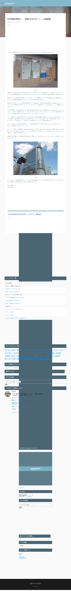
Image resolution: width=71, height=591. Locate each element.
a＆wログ (9, 3)
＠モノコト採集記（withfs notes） (13, 303)
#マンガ (28, 353)
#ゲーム (51, 350)
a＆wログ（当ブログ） (19, 400)
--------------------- (22, 555)
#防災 (48, 356)
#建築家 (19, 356)
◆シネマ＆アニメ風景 (10, 358)
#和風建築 (7, 356)
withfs (20, 554)
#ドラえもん (16, 353)
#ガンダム (45, 350)
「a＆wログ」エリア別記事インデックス (14, 367)
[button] (8, 25)
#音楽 (52, 356)
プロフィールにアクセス (17, 412)
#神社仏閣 (36, 356)
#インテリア (31, 214)
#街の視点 (42, 356)
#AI (6, 350)
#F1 (9, 350)
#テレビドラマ (8, 353)
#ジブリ (56, 350)
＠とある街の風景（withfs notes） (17, 214)
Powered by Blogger (36, 583)
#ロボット (41, 353)
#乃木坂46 (58, 353)
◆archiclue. (16, 402)
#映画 (23, 356)
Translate (29, 496)
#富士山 (13, 356)
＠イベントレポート (10, 312)
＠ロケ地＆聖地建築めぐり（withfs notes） (15, 297)
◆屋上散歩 (19, 358)
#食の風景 (57, 356)
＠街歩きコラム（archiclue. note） (13, 288)
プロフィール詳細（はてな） (20, 397)
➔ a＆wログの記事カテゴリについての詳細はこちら (16, 318)
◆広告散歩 (38, 214)
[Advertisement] (35, 38)
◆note (14, 409)
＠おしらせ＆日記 (9, 315)
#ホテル (23, 353)
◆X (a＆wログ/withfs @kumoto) (20, 406)
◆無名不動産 (34, 358)
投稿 (22, 545)
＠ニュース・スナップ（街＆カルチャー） (15, 309)
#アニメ (26, 350)
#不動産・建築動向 (50, 353)
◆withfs (15, 404)
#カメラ (39, 350)
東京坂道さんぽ (22, 558)
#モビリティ (35, 353)
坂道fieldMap (22, 557)
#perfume (20, 350)
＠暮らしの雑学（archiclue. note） (13, 291)
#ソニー (61, 350)
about (22, 487)
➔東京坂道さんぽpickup (45, 358)
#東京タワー (29, 356)
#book (13, 350)
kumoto (14, 391)
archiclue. (21, 553)
